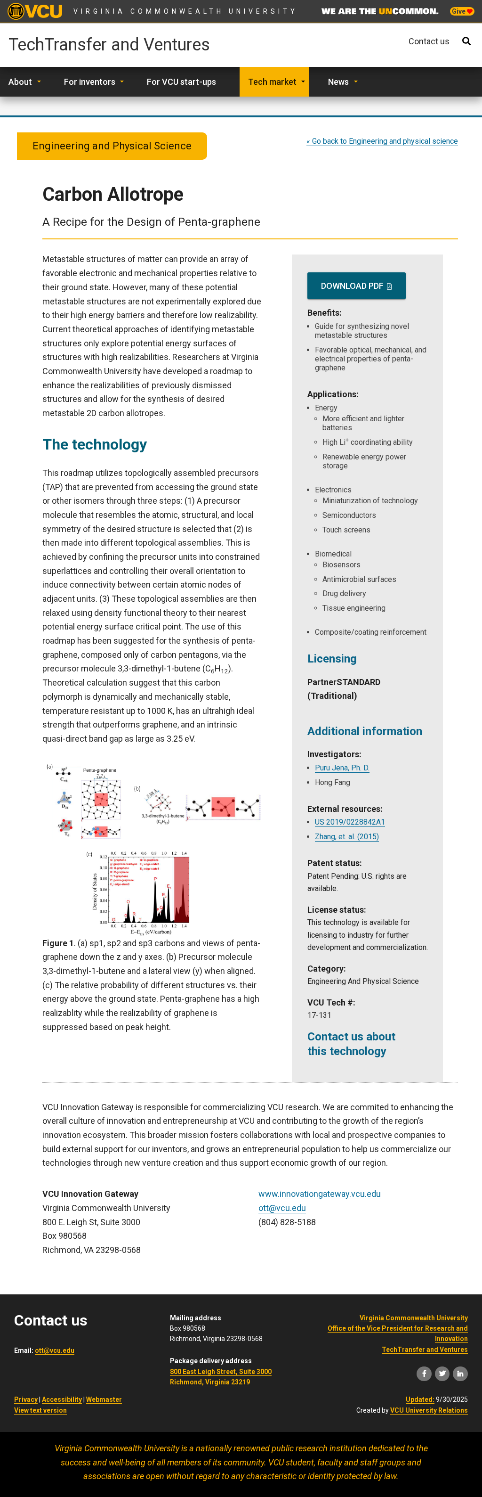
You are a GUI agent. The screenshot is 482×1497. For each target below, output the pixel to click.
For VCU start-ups (181, 82)
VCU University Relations (429, 1410)
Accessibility (62, 1399)
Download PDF (352, 286)
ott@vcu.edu (282, 1208)
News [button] (338, 82)
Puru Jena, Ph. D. (342, 767)
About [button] (20, 82)
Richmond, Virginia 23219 (210, 1382)
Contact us (429, 41)
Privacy (26, 1399)
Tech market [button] (272, 82)
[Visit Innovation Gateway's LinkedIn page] (460, 1374)
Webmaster (104, 1399)
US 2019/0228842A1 (350, 822)
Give (459, 11)
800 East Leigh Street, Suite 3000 (221, 1371)
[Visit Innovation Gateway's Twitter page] (442, 1374)
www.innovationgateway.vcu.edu (319, 1194)
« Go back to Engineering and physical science (382, 141)
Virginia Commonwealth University (185, 11)
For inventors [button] (89, 82)
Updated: (420, 1399)
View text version (40, 1410)
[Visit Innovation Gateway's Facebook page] (424, 1374)
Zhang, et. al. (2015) (347, 836)
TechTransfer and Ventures (109, 45)
